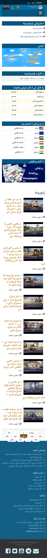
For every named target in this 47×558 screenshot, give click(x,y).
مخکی (12, 439)
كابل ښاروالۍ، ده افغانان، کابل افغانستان (29, 522)
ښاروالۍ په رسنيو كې (35, 485)
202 (7, 436)
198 (40, 436)
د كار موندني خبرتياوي (35, 488)
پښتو (33, 2)
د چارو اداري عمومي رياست (33, 511)
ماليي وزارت (38, 502)
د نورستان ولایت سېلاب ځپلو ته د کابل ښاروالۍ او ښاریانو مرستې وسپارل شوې (23, 455)
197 (9, 432)
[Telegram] (28, 552)
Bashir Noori (28, 545)
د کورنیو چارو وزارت (35, 499)
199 (32, 436)
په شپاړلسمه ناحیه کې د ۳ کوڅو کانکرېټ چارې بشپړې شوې (13, 325)
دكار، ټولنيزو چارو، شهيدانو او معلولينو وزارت (27, 505)
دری (28, 2)
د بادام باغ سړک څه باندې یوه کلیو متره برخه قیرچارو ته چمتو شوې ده (12, 280)
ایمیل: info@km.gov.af (34, 531)
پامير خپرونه (38, 482)
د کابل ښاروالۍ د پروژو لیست (33, 32)
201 (15, 436)
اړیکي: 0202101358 (35, 525)
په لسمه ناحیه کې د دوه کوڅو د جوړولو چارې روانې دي (12, 345)
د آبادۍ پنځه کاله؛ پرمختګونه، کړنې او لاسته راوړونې (25, 465)
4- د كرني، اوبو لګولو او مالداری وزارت (30, 508)
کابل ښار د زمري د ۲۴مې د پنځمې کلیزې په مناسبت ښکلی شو (22, 462)
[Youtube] (21, 552)
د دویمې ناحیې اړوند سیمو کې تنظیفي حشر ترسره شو (13, 365)
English (39, 2)
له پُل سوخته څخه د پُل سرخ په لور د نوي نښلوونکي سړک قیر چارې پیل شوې (12, 414)
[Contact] (36, 552)
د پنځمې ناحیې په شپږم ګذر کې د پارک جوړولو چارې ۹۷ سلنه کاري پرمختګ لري (13, 230)
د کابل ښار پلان (38, 28)
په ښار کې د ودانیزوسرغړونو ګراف (31, 36)
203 (35, 439)
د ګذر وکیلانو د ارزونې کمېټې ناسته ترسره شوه (27, 459)
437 (20, 439)
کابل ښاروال (38, 476)
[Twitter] (14, 552)
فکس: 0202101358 (35, 528)
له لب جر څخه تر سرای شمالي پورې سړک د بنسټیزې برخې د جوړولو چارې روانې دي (13, 205)
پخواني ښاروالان (37, 479)
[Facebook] (8, 552)
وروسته (31, 432)
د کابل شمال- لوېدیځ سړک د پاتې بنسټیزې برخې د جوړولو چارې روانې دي (12, 302)
